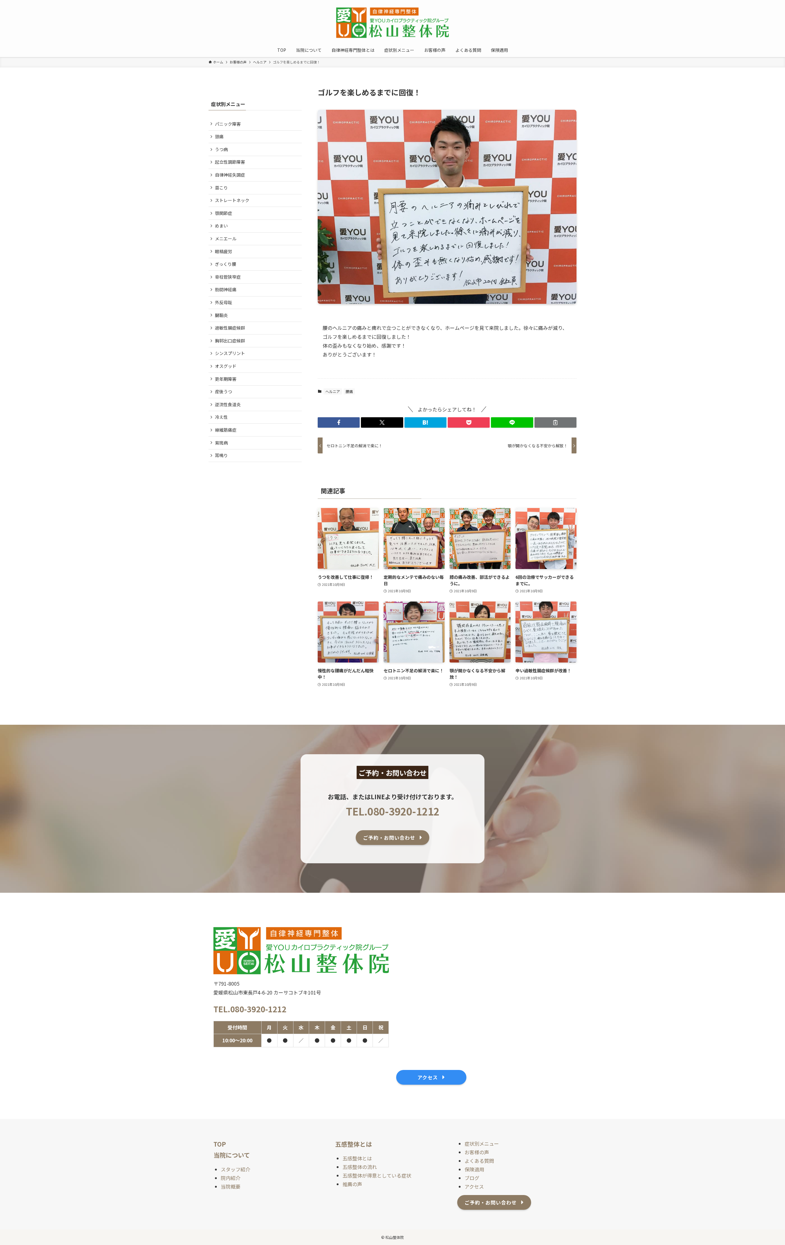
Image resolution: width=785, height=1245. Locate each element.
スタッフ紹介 (235, 1169)
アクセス (474, 1186)
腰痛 (349, 391)
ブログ (472, 1178)
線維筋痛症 (225, 430)
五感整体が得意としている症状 (377, 1175)
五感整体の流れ (360, 1167)
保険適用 (474, 1169)
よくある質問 (479, 1160)
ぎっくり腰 (225, 264)
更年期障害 (225, 379)
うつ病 (221, 149)
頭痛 (219, 136)
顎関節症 (223, 213)
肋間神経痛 (225, 289)
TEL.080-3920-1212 (392, 811)
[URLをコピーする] (555, 422)
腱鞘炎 (221, 315)
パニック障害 (228, 124)
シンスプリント (230, 353)
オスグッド (225, 366)
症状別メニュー (482, 1143)
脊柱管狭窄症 (228, 277)
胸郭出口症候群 (230, 341)
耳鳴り (221, 455)
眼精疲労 (223, 251)
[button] (339, 422)
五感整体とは (357, 1158)
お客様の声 (477, 1152)
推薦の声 (352, 1184)
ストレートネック (232, 200)
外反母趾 (223, 302)
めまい (221, 226)
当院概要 (230, 1186)
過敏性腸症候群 (230, 328)
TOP (219, 1144)
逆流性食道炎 (228, 404)
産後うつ (223, 391)
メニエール (225, 238)
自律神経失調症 (230, 175)
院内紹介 (230, 1178)
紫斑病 (221, 443)
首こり (221, 188)
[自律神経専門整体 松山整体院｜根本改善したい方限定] (392, 22)
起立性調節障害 (230, 162)
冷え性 (221, 417)
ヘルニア (332, 391)
